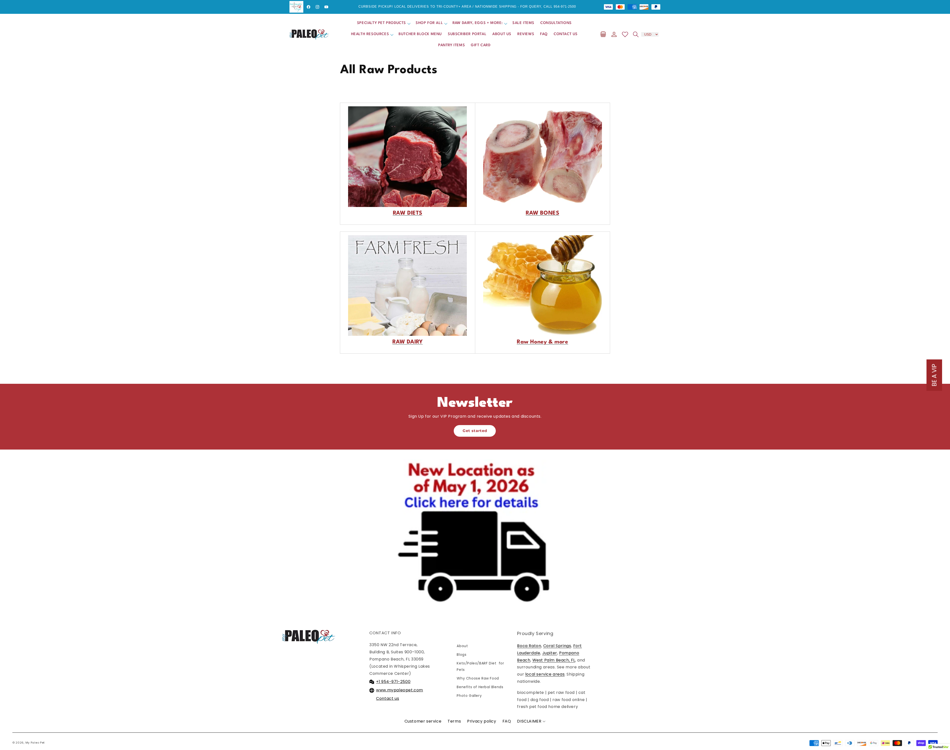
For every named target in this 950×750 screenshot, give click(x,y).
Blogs (461, 654)
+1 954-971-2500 (393, 681)
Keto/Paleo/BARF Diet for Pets (480, 666)
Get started (475, 430)
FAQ (506, 721)
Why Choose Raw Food (478, 678)
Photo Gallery (469, 695)
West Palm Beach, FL (553, 660)
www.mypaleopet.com (399, 690)
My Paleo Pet (35, 743)
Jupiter (549, 653)
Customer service (423, 721)
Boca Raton (529, 646)
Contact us (387, 698)
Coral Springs (557, 646)
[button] (383, 23)
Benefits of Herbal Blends (480, 686)
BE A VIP (934, 375)
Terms (454, 721)
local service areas (545, 674)
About (462, 645)
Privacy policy (481, 721)
